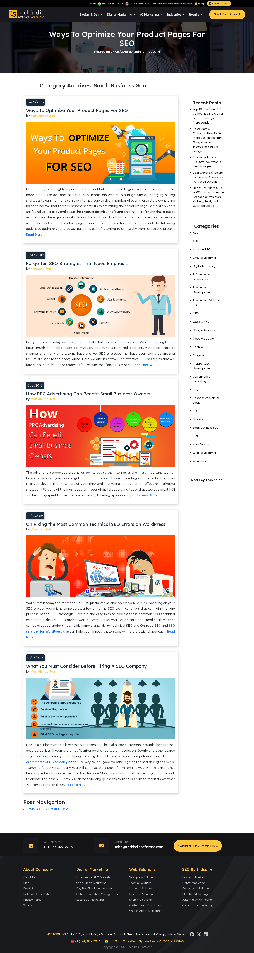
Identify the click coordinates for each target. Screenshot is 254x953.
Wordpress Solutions (142, 877)
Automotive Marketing (197, 899)
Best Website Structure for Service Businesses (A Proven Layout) (208, 177)
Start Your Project (227, 14)
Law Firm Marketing (195, 877)
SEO (195, 411)
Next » (66, 809)
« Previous (30, 809)
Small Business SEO (206, 427)
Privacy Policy (32, 899)
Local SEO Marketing (90, 899)
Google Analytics (204, 330)
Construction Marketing (197, 905)
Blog (200, 3)
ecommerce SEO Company (46, 762)
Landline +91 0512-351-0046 (163, 941)
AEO (196, 232)
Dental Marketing (193, 883)
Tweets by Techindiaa (206, 480)
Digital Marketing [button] (120, 14)
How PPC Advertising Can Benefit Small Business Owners (88, 394)
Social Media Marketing (91, 883)
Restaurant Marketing (196, 888)
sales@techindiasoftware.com (174, 3)
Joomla (198, 347)
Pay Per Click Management (94, 888)
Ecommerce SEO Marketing (94, 877)
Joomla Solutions (140, 883)
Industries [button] (174, 14)
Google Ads (201, 322)
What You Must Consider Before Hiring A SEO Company (86, 666)
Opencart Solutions (141, 894)
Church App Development (146, 911)
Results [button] (194, 14)
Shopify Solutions (140, 899)
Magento (199, 355)
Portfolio (28, 888)
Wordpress (200, 461)
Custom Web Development (147, 905)
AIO (195, 241)
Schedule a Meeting (197, 846)
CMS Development (205, 257)
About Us (29, 877)
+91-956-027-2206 (112, 3)
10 (55, 809)
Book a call (220, 3)
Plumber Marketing (195, 894)
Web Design (201, 444)
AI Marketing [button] (150, 14)
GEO (196, 313)
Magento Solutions (141, 888)
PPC (195, 389)
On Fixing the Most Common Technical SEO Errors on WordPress (95, 524)
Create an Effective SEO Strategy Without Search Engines (207, 162)
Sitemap (28, 905)
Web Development (205, 452)
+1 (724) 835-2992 (139, 3)
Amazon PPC (201, 249)
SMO (196, 436)
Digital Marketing (204, 266)
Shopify (198, 419)
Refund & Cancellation (37, 894)
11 (59, 809)
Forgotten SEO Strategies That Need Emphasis (77, 263)
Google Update (203, 338)
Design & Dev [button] (90, 14)
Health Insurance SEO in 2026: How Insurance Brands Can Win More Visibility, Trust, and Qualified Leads (208, 196)
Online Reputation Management (97, 894)
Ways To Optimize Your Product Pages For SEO (77, 110)
